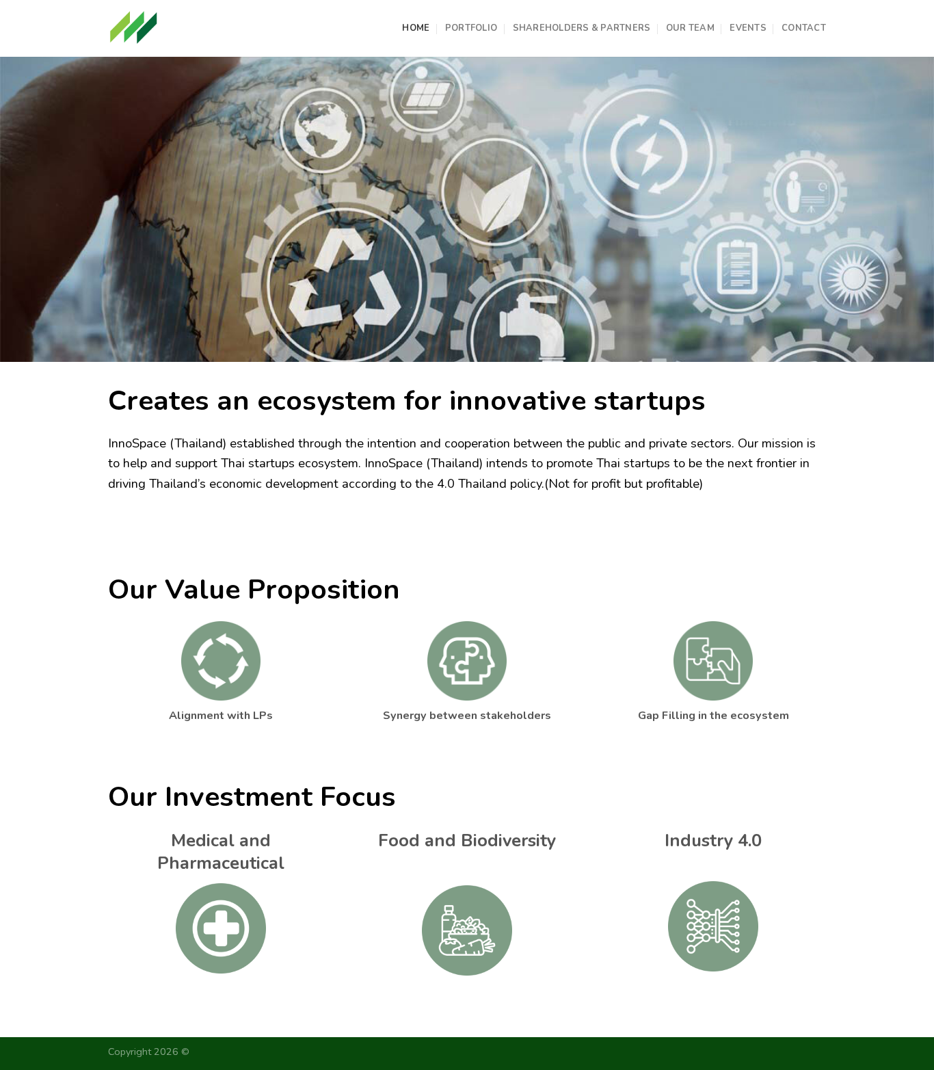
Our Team (690, 28)
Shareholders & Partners (582, 28)
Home (415, 28)
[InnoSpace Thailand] (134, 28)
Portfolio (471, 28)
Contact (804, 28)
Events (748, 28)
